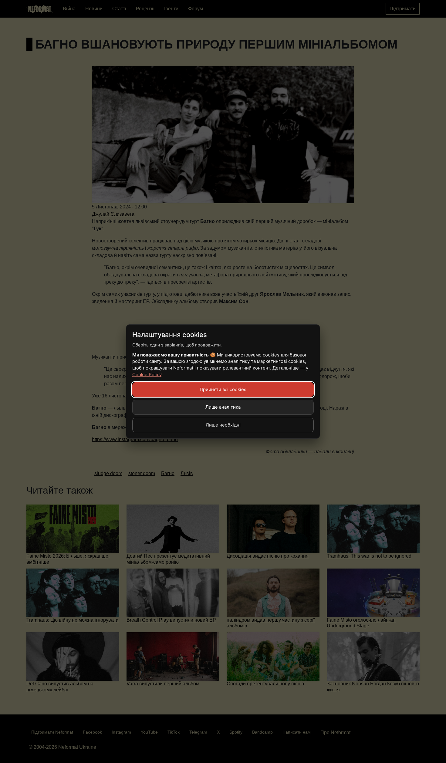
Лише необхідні (223, 425)
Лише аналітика (223, 407)
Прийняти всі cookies (223, 389)
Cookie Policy (146, 374)
